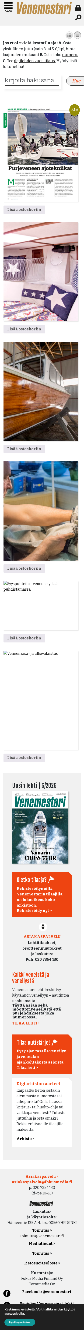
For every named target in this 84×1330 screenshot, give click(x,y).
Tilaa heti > (27, 1067)
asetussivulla (14, 1314)
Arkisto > (26, 1139)
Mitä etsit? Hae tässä (78, 17)
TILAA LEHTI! (25, 1023)
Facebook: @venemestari (46, 1292)
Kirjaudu (78, 8)
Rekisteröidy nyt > (34, 910)
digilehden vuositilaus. (35, 60)
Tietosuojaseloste (41, 1263)
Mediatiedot (40, 1243)
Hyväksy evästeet (20, 1322)
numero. (70, 54)
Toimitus (40, 1253)
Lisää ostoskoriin (24, 209)
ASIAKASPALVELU (42, 936)
